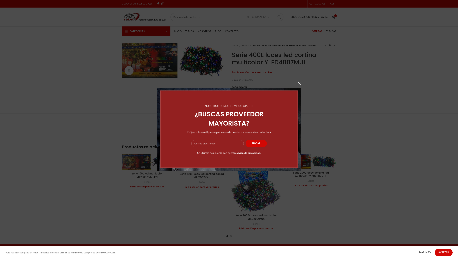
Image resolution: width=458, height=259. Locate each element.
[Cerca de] (299, 83)
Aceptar (443, 252)
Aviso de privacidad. (249, 152)
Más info (425, 252)
